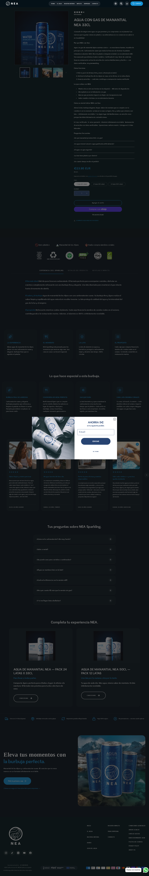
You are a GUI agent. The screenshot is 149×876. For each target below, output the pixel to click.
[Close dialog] (114, 419)
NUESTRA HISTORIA (69, 3)
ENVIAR (95, 441)
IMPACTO (79, 3)
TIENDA (53, 3)
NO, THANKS (96, 451)
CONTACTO (95, 3)
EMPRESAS (87, 3)
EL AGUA (59, 3)
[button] (121, 3)
